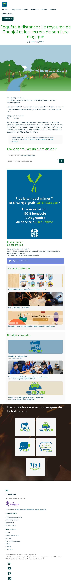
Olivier (42, 42)
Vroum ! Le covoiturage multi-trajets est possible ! (26, 398)
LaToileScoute (11, 494)
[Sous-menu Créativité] (38, 9)
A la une (14, 358)
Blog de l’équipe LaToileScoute (26, 379)
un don (25, 139)
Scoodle (19, 358)
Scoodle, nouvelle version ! (17, 356)
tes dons (19, 559)
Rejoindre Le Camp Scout (20, 261)
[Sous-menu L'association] (12, 13)
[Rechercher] (61, 161)
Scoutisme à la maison (28, 155)
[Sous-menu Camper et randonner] (27, 9)
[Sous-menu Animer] (8, 9)
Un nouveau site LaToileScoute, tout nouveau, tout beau (28, 377)
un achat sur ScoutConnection (37, 139)
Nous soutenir (8, 18)
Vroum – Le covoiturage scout (26, 399)
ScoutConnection (38, 559)
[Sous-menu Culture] (56, 9)
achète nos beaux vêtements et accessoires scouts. (30, 509)
